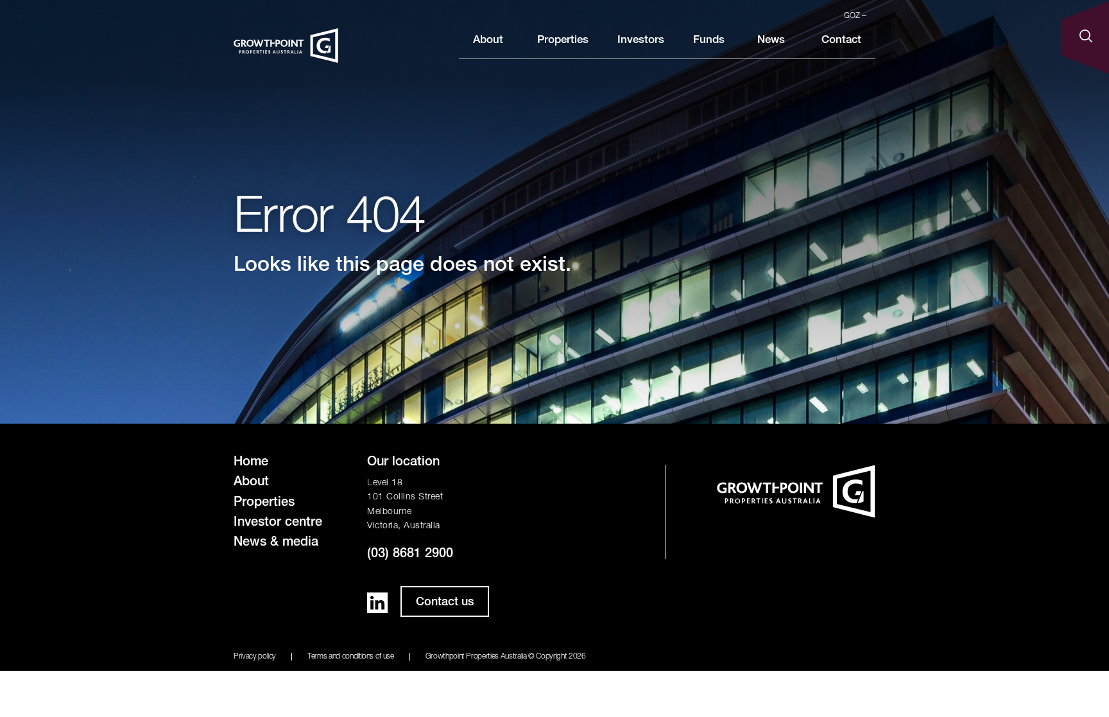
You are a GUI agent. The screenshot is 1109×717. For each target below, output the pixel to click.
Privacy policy (255, 657)
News (771, 40)
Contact (841, 40)
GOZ (853, 16)
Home (251, 462)
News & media (276, 543)
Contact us (445, 603)
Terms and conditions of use (350, 657)
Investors (640, 40)
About (488, 40)
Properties (563, 40)
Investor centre (278, 523)
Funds (709, 40)
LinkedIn (377, 602)
